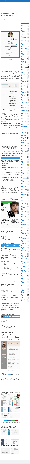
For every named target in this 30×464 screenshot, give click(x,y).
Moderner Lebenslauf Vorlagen (23, 162)
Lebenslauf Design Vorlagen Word (5, 445)
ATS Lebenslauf (3, 422)
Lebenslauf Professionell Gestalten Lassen (24, 184)
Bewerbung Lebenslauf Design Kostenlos (24, 256)
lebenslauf (2, 19)
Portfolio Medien (5, 423)
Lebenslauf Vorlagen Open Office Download (24, 92)
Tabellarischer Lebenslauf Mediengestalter (11, 423)
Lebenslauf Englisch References (23, 293)
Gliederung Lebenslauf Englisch (23, 220)
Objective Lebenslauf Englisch (23, 248)
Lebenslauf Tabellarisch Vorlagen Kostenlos (24, 130)
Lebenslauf (3, 75)
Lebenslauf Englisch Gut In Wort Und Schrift (24, 198)
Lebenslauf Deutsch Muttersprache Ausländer (24, 259)
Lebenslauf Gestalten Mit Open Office (24, 178)
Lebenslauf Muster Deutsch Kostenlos (5, 436)
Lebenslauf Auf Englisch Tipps (14, 436)
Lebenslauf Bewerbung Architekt (23, 73)
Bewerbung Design (7, 422)
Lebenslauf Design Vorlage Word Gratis (24, 157)
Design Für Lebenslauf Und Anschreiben (24, 78)
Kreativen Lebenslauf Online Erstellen (24, 151)
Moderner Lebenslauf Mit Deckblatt (24, 143)
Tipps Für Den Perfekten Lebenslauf (24, 195)
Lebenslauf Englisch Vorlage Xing (24, 84)
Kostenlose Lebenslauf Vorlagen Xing (24, 286)
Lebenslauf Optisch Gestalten (14, 445)
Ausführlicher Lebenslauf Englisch (24, 276)
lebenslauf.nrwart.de (6, 0)
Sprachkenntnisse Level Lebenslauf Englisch (24, 238)
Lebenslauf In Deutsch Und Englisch (24, 34)
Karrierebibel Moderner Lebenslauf (24, 225)
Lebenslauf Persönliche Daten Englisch (24, 116)
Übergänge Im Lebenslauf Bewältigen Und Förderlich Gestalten (24, 37)
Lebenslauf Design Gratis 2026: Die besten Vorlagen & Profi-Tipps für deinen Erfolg (24, 242)
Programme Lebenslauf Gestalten (23, 279)
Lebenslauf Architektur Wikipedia (23, 165)
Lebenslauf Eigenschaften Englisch (24, 70)
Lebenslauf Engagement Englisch (23, 119)
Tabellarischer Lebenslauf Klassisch (24, 44)
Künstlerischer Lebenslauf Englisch (24, 108)
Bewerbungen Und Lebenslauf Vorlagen (24, 89)
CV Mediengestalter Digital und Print (12, 422)
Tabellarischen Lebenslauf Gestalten (24, 187)
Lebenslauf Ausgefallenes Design (24, 201)
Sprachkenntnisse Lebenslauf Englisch (24, 127)
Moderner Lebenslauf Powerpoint (23, 207)
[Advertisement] (15, 8)
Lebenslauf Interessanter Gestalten (24, 266)
